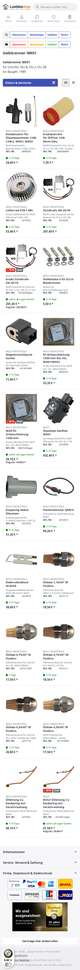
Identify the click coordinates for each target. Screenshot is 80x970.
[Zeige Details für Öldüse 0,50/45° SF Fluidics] (58, 704)
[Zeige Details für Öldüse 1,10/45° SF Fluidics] (58, 559)
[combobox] (55, 7)
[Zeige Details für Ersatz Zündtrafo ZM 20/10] (21, 256)
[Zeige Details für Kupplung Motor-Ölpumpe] (21, 487)
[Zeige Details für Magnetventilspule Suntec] (21, 331)
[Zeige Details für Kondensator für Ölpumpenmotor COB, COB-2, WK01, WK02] (21, 111)
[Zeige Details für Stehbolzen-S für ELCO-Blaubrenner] (58, 256)
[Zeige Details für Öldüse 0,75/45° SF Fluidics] (21, 632)
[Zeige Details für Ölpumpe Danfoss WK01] (58, 408)
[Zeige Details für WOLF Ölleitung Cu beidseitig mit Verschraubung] (58, 777)
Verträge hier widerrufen (40, 941)
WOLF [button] (64, 34)
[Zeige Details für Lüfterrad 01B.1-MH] (21, 187)
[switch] (8, 965)
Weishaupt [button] (37, 34)
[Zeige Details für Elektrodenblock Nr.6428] (21, 559)
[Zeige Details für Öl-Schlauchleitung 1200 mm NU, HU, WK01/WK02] (58, 331)
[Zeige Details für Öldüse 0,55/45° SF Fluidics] (21, 704)
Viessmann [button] (19, 34)
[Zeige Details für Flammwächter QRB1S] (58, 487)
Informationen (14, 852)
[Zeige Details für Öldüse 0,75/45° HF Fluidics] (58, 632)
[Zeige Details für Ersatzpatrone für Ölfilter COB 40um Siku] (58, 111)
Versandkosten (19, 955)
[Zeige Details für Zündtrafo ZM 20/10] (58, 187)
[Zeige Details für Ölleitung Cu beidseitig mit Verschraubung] (21, 777)
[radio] (66, 83)
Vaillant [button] (52, 34)
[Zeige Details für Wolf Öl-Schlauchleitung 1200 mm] (21, 408)
